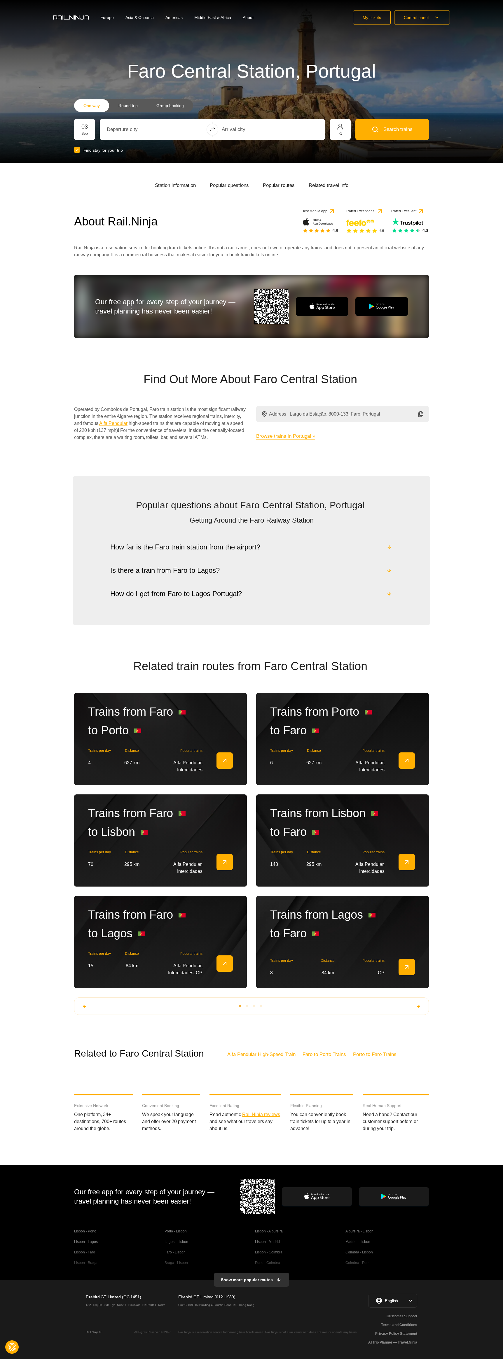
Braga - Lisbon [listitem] (176, 1263)
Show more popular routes (247, 1279)
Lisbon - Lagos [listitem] (86, 1242)
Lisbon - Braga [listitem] (85, 1263)
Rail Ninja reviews (261, 1114)
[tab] (175, 185)
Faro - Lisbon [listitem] (175, 1252)
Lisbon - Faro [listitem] (84, 1252)
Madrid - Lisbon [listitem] (357, 1242)
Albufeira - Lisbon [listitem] (359, 1231)
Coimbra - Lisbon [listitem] (359, 1252)
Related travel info (328, 185)
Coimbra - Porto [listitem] (358, 1263)
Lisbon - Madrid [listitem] (267, 1242)
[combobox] (139, 129)
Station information (175, 185)
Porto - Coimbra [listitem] (267, 1263)
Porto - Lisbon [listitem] (176, 1231)
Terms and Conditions (399, 1325)
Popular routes (279, 185)
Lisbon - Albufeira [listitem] (269, 1231)
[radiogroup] (133, 105)
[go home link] (71, 17)
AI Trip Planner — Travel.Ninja (392, 1342)
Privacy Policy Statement (396, 1334)
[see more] (224, 760)
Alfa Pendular (113, 423)
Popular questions (229, 185)
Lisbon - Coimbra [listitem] (268, 1252)
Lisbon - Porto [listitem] (85, 1231)
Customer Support (402, 1316)
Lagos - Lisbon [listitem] (176, 1242)
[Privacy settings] (12, 1347)
